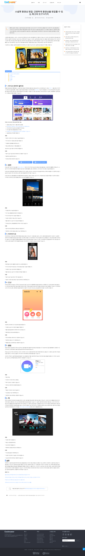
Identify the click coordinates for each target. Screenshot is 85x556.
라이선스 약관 (36, 549)
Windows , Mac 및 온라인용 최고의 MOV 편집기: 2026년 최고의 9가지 (71, 41)
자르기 (50, 88)
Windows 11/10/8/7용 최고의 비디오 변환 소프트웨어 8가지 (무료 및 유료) (72, 48)
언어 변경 (65, 546)
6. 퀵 (10, 80)
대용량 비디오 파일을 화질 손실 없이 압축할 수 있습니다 (18, 131)
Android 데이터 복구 (40, 535)
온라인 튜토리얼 (52, 535)
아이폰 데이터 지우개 (40, 542)
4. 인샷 (10, 78)
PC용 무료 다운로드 (26, 162)
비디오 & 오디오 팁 (40, 17)
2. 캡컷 (10, 75)
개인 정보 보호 (30, 549)
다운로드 (25, 538)
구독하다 (77, 540)
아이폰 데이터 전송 (40, 539)
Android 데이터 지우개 (40, 536)
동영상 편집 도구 (21, 167)
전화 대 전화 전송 (40, 538)
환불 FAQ (51, 539)
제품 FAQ (51, 536)
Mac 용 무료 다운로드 (40, 162)
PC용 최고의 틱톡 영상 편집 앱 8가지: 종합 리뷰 (15, 479)
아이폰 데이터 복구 (40, 541)
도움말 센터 (51, 534)
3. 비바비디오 (12, 76)
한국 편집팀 (28, 17)
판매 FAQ (51, 538)
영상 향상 (37, 89)
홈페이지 (33, 2)
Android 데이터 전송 (40, 534)
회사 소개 (25, 534)
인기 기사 (25, 539)
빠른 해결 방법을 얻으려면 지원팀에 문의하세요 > (35, 488)
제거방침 (41, 549)
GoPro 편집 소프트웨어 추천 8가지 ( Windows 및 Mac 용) (72, 37)
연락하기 (25, 535)
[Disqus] (33, 515)
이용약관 (25, 549)
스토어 (25, 536)
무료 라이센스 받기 (27, 542)
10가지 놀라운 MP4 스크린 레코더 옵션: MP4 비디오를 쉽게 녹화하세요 (72, 52)
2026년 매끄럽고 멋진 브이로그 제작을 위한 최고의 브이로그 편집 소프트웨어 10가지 (22, 477)
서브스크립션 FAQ (53, 541)
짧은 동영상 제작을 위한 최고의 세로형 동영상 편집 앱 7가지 (17, 474)
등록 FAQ (51, 542)
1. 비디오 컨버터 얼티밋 (14, 73)
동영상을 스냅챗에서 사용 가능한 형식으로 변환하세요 (18, 126)
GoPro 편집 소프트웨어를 (24, 407)
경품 (25, 541)
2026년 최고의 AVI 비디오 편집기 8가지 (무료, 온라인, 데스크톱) (18, 482)
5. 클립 (10, 79)
